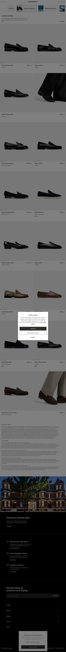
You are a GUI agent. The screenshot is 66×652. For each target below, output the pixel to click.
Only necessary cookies (33, 333)
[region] (33, 326)
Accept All (33, 328)
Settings (33, 337)
